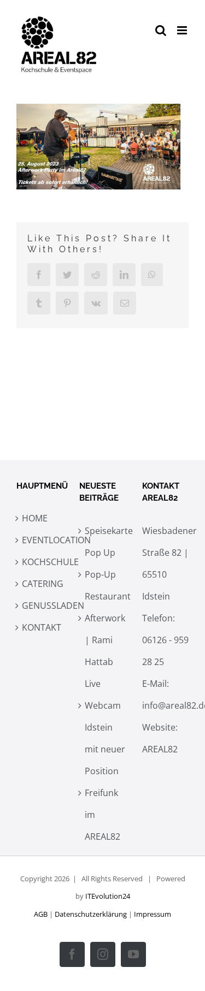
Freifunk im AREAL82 (102, 814)
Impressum (152, 914)
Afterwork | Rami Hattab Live (105, 651)
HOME (35, 518)
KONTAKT (41, 627)
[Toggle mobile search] (160, 30)
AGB (41, 914)
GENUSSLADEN (42, 606)
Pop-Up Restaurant (105, 585)
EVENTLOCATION (42, 540)
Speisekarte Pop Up (105, 542)
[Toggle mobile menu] (183, 30)
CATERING (42, 584)
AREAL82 (160, 749)
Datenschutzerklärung (91, 914)
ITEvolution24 (107, 896)
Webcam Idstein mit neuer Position (105, 738)
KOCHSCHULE (42, 562)
